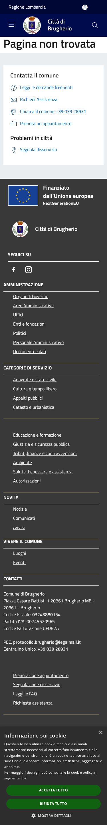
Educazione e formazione (37, 434)
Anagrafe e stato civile (34, 379)
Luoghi (19, 553)
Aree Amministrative (33, 305)
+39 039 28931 (53, 648)
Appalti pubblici (28, 397)
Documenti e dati (29, 351)
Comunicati (24, 518)
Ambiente (22, 462)
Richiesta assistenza (33, 702)
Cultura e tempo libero (34, 388)
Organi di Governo (30, 296)
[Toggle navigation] (11, 24)
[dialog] (53, 776)
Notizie (20, 508)
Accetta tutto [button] (53, 790)
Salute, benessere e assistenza (42, 471)
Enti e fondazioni (29, 323)
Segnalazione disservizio (36, 684)
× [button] (100, 733)
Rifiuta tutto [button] (53, 803)
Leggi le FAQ (25, 693)
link (24, 778)
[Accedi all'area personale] (84, 7)
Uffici (18, 314)
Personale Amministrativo (38, 342)
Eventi (19, 562)
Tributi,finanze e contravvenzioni (45, 453)
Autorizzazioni (27, 480)
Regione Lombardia (27, 6)
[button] (53, 815)
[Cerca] (95, 25)
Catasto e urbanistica (33, 407)
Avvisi (19, 527)
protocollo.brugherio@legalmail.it (47, 642)
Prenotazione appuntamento (40, 675)
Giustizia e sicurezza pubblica (41, 444)
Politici (19, 333)
